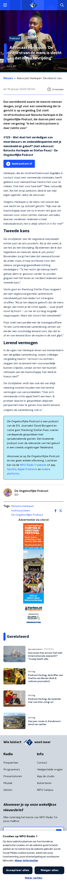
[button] (5, 5)
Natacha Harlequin (22, 506)
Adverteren (44, 783)
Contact (42, 762)
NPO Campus (45, 790)
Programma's (11, 769)
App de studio (45, 776)
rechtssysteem (20, 510)
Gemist (7, 790)
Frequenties (10, 762)
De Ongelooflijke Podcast (27, 514)
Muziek (7, 783)
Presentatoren (12, 776)
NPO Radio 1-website (33, 465)
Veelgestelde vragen (50, 769)
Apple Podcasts (27, 469)
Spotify (11, 469)
